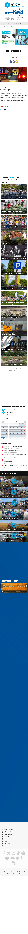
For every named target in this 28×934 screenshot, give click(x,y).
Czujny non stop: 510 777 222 (9, 827)
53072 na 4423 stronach (13, 370)
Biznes (24, 180)
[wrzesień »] (24, 422)
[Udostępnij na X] (14, 61)
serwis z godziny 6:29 (10, 409)
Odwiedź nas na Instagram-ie (15, 23)
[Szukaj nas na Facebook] (4, 851)
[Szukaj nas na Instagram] (13, 851)
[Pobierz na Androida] (12, 856)
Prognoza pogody (7, 831)
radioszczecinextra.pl (7, 834)
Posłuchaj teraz (6, 839)
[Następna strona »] (20, 369)
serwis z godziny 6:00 (10, 412)
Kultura (18, 180)
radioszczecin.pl (6, 832)
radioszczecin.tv (8, 473)
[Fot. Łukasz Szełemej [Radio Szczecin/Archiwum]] (13, 74)
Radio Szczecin (5, 26)
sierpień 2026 (14, 421)
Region (11, 26)
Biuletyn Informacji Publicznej (9, 838)
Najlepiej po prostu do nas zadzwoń (9, 23)
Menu (26, 23)
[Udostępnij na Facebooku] (11, 61)
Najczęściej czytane (6, 443)
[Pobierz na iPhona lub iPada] (17, 856)
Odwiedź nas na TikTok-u (17, 23)
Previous (1, 586)
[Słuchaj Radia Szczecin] (7, 5)
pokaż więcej (8, 415)
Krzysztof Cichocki (14, 57)
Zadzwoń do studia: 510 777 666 (10, 825)
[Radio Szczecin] (14, 12)
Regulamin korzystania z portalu (15, 871)
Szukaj (23, 23)
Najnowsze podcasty (9, 580)
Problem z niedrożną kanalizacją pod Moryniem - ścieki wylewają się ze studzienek (15, 456)
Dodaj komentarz (7, 110)
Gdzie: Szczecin (4, 107)
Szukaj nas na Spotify (19, 23)
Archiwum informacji (6, 419)
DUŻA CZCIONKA (6, 843)
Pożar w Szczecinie (14, 50)
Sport (13, 180)
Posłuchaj (4, 182)
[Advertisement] (14, 128)
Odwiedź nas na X (13, 23)
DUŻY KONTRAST (6, 845)
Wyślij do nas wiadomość (21, 23)
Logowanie (5, 841)
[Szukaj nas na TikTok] (18, 851)
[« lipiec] (4, 422)
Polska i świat (6, 180)
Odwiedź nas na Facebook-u (11, 23)
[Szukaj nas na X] (8, 851)
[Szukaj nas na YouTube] (7, 856)
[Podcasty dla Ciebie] (22, 856)
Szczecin (12, 177)
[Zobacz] (14, 37)
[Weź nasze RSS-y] (14, 861)
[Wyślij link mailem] (16, 61)
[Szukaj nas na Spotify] (23, 851)
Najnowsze (5, 177)
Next (26, 586)
